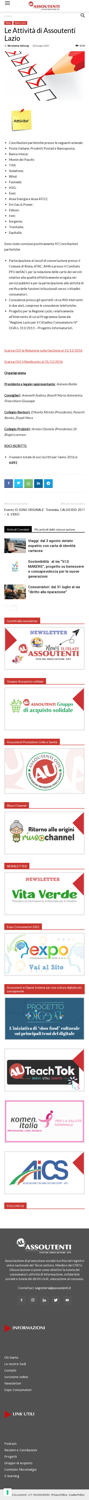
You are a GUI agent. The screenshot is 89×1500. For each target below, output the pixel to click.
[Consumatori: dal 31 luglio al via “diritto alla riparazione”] (15, 592)
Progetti (10, 1456)
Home (8, 16)
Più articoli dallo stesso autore (54, 529)
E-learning (11, 1476)
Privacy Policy (59, 1494)
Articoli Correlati (18, 529)
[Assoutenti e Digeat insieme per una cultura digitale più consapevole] (44, 1039)
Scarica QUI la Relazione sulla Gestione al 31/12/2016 (43, 350)
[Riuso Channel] (44, 853)
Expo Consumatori (18, 1390)
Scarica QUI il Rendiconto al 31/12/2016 (33, 362)
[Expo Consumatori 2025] (44, 974)
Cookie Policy (76, 1494)
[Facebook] (21, 1300)
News (8, 22)
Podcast (10, 1443)
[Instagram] (33, 1300)
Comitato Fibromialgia (20, 1469)
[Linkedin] (44, 1300)
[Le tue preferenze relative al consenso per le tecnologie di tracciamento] (7, 1492)
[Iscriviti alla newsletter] (44, 668)
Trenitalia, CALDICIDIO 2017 (65, 510)
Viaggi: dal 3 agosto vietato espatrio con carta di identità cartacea (51, 546)
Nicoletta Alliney (18, 45)
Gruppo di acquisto (18, 1463)
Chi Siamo (11, 1357)
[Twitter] (56, 1300)
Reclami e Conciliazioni (20, 1450)
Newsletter (12, 1383)
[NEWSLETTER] (44, 914)
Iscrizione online (16, 1377)
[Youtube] (67, 1300)
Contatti (10, 1370)
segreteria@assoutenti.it (53, 1288)
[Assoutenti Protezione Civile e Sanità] (44, 792)
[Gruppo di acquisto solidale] (44, 729)
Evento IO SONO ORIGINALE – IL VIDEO (24, 512)
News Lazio (20, 22)
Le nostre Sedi (15, 1364)
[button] (83, 19)
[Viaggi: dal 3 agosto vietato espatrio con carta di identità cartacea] (15, 545)
